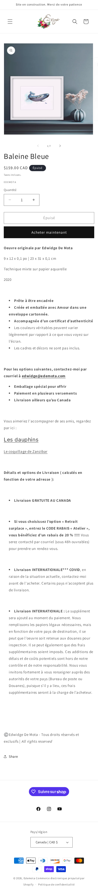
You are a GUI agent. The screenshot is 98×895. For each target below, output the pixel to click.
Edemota (29, 878)
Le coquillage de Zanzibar (25, 451)
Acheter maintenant (49, 232)
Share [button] (13, 756)
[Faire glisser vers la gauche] (37, 145)
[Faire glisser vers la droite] (60, 145)
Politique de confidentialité (56, 884)
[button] (10, 21)
